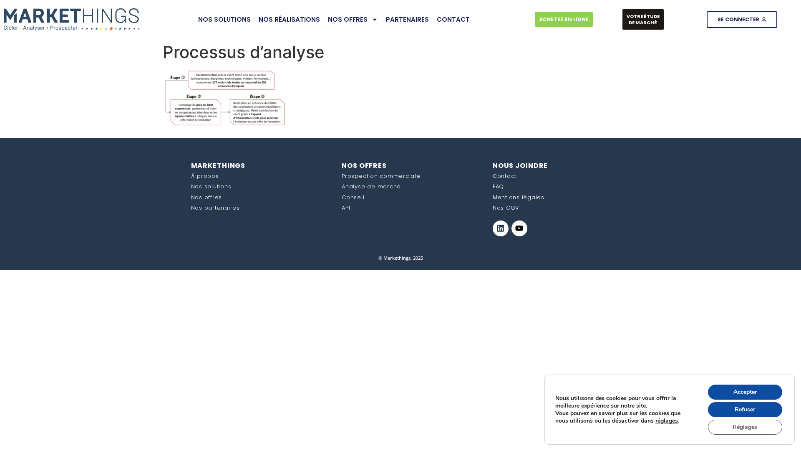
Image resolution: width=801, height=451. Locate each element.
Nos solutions (211, 186)
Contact (504, 176)
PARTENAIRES (407, 19)
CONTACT (453, 19)
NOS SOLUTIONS (224, 19)
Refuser (745, 409)
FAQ (498, 186)
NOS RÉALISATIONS (289, 19)
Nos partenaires (215, 208)
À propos (205, 176)
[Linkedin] (501, 228)
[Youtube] (519, 228)
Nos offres (206, 197)
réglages (666, 421)
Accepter (745, 392)
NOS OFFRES (348, 19)
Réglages (745, 427)
